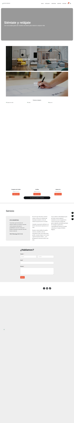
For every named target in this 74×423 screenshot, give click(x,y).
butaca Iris (58, 189)
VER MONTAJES (37, 84)
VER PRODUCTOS (21, 62)
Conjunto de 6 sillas (16, 189)
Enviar (22, 277)
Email (21, 260)
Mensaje (22, 266)
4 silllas (37, 189)
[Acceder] (70, 3)
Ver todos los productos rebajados (37, 197)
